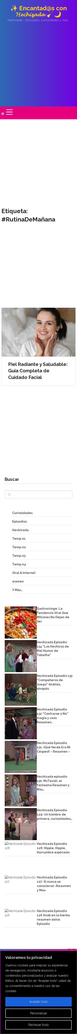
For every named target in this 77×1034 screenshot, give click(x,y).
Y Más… (17, 590)
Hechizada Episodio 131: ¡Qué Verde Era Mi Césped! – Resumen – (53, 747)
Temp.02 (19, 547)
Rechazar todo (38, 1025)
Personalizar (38, 1013)
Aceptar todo (39, 1001)
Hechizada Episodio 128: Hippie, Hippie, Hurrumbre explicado (53, 848)
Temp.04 (19, 564)
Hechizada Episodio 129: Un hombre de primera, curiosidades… (54, 814)
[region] (38, 992)
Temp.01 (19, 538)
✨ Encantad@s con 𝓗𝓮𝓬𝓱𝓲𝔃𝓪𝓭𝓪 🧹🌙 (38, 11)
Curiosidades (22, 513)
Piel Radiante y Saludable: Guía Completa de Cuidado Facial (38, 370)
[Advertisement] (38, 64)
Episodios (19, 521)
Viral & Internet (24, 573)
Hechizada (20, 530)
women (18, 581)
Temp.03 (18, 555)
